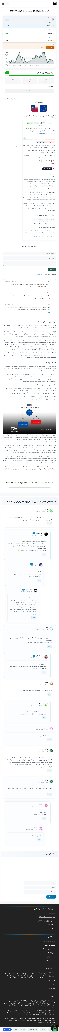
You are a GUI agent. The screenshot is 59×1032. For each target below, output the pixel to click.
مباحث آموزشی (51, 957)
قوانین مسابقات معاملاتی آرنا (47, 917)
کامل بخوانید (51, 981)
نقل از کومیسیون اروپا (49, 388)
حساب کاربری (39, 274)
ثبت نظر (52, 269)
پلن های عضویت (50, 929)
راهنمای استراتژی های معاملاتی (46, 921)
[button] (7, 3)
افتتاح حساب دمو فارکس (48, 949)
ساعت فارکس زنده (50, 945)
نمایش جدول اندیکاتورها (29, 91)
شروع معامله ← (50, 47)
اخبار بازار (23, 1029)
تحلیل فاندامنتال (33, 1029)
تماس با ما (52, 989)
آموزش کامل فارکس (49, 961)
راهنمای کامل (51, 913)
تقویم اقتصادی (36, 237)
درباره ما (53, 985)
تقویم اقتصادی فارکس (49, 941)
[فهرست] (4, 3)
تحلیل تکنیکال (51, 953)
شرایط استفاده (51, 925)
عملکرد (15, 1029)
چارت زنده (43, 1029)
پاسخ (49, 289)
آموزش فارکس (42, 133)
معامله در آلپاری (7, 1029)
